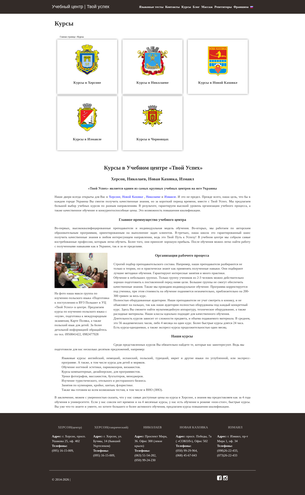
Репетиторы (223, 7)
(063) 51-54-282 (145, 455)
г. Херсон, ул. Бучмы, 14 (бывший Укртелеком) (107, 441)
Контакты (172, 7)
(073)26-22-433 (227, 455)
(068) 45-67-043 (186, 455)
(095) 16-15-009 (62, 450)
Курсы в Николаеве (152, 82)
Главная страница (67, 37)
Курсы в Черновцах (152, 139)
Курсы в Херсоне (87, 82)
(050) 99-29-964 (186, 450)
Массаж (207, 7)
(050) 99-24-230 (145, 460)
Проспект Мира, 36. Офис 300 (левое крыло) (150, 441)
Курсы (186, 7)
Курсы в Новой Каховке (217, 82)
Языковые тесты (151, 7)
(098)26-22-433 (227, 450)
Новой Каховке (132, 196)
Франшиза (241, 7)
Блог (196, 7)
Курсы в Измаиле (87, 139)
